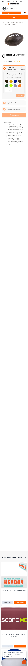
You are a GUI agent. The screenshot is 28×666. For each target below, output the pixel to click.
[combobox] (16, 8)
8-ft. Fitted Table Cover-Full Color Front (14, 590)
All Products (6, 22)
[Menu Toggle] (14, 17)
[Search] (25, 8)
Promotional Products (16, 22)
